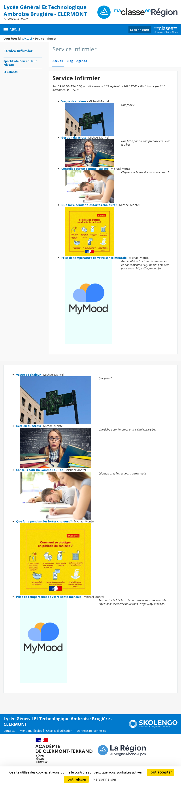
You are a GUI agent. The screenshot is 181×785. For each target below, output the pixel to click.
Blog (70, 61)
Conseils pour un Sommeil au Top (85, 169)
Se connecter (139, 30)
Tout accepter (160, 772)
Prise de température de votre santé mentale (94, 258)
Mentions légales (31, 730)
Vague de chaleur (73, 101)
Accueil (27, 38)
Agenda (81, 61)
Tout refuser (76, 779)
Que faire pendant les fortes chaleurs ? (89, 205)
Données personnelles (91, 730)
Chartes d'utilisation (59, 730)
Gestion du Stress (73, 137)
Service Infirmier (18, 51)
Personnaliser (105, 779)
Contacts (9, 730)
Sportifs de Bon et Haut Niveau (20, 63)
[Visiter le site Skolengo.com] (153, 727)
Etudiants (10, 72)
